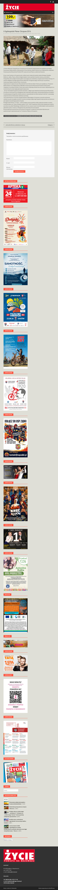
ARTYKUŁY (6, 799)
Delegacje (50, 125)
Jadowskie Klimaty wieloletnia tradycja (15, 125)
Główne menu (9, 12)
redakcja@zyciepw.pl (12, 872)
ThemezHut (14, 888)
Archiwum (22, 33)
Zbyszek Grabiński (16, 33)
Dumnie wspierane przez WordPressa (46, 888)
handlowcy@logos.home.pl (14, 881)
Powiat (38, 33)
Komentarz (9, 139)
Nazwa (8, 158)
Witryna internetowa (9, 168)
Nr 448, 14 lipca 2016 (32, 33)
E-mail (8, 163)
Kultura (26, 33)
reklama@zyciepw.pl (9, 883)
